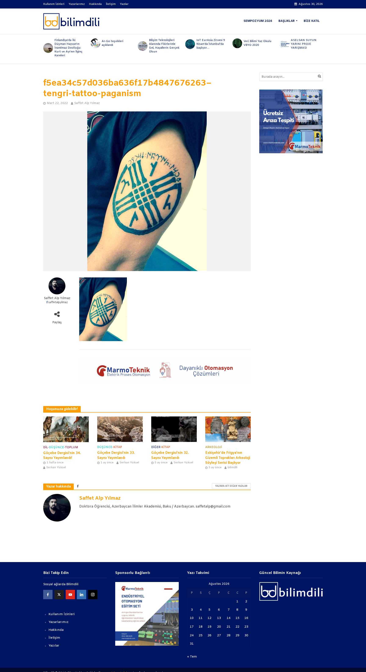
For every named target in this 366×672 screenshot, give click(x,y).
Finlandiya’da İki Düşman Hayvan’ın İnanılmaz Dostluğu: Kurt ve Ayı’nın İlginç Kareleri (68, 47)
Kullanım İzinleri (53, 4)
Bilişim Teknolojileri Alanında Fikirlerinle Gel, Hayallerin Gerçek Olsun (164, 45)
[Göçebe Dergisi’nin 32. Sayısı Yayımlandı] (174, 429)
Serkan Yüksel (56, 467)
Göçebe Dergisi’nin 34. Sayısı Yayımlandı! (62, 455)
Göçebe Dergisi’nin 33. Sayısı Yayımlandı (116, 455)
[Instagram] (92, 594)
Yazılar (124, 4)
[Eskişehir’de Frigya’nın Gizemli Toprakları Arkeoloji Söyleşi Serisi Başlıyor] (228, 429)
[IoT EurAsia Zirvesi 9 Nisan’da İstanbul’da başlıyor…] (189, 44)
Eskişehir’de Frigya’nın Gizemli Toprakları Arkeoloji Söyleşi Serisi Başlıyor (227, 458)
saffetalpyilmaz (58, 302)
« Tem (192, 657)
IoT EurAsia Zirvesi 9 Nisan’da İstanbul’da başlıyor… (210, 44)
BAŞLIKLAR (287, 21)
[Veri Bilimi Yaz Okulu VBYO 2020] (236, 43)
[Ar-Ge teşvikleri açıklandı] (95, 43)
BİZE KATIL (312, 21)
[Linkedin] (81, 594)
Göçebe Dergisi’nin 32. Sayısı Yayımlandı (170, 455)
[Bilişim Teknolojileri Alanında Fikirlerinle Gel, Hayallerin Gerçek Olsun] (142, 46)
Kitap (117, 447)
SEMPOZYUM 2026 (258, 21)
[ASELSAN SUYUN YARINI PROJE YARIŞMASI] (284, 44)
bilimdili (232, 467)
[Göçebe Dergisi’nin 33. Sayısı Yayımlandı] (120, 429)
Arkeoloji (213, 447)
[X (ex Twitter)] (59, 594)
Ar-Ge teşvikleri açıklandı (112, 43)
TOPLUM (71, 448)
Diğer (155, 447)
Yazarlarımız (77, 4)
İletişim (111, 4)
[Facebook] (48, 594)
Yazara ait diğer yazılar (231, 486)
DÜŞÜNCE (56, 448)
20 (219, 627)
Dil (45, 448)
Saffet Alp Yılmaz (87, 103)
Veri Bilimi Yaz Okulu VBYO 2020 (258, 43)
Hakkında (95, 4)
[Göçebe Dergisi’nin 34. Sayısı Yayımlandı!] (66, 429)
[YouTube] (70, 594)
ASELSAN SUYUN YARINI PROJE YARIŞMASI (303, 44)
